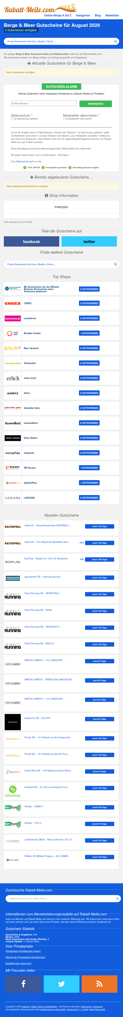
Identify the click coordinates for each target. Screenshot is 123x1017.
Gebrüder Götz (32, 408)
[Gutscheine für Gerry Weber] (12, 438)
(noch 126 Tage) (99, 577)
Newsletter (112, 15)
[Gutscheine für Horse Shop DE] (12, 772)
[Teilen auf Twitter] (61, 984)
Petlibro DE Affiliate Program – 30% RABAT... (47, 856)
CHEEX (27, 303)
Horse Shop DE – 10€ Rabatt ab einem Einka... (48, 770)
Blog (98, 15)
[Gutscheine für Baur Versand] (12, 348)
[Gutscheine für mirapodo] (12, 453)
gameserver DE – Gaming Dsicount (42, 576)
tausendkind (31, 422)
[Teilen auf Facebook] (23, 984)
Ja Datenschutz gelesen (25, 118)
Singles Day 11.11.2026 (77, 1009)
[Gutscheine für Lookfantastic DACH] (12, 841)
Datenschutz (22, 161)
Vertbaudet (30, 363)
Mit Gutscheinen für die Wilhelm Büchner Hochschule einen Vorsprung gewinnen (41, 289)
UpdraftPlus (30, 482)
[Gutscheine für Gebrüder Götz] (12, 408)
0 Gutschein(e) (89, 289)
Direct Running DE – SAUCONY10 (42, 627)
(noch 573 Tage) (99, 823)
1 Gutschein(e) (89, 333)
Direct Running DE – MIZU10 (39, 643)
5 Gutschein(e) (89, 303)
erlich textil (30, 378)
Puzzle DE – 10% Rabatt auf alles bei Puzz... (47, 754)
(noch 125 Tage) (99, 594)
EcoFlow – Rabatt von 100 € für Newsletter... (47, 558)
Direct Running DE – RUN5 (38, 610)
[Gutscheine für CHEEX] (12, 303)
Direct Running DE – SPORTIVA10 (42, 593)
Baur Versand (31, 348)
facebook (31, 241)
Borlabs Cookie (32, 333)
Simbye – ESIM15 (34, 806)
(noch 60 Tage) (99, 719)
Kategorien (83, 15)
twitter (89, 241)
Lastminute (30, 318)
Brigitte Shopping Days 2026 (53, 1009)
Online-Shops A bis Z (57, 15)
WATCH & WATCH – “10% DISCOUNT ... (45, 699)
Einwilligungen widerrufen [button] (18, 963)
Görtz (27, 393)
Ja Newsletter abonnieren (78, 118)
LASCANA (29, 497)
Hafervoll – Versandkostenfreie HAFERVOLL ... (48, 525)
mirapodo (29, 452)
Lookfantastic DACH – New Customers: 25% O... (49, 839)
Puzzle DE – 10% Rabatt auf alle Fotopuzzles (47, 737)
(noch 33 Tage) (99, 771)
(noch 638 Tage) (99, 807)
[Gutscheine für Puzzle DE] (12, 739)
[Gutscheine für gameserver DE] (12, 578)
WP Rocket (30, 467)
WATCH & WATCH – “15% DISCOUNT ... (45, 660)
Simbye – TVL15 (33, 823)
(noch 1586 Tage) (99, 559)
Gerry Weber (30, 437)
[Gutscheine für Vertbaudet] (12, 363)
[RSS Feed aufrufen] (99, 984)
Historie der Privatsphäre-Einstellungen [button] (25, 957)
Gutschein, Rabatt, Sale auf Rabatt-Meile (39, 1006)
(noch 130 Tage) (99, 526)
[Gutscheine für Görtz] (12, 393)
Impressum (98, 1006)
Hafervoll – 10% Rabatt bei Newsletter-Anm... (47, 542)
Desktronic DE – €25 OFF (38, 718)
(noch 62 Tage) (99, 661)
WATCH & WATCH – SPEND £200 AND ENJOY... (49, 679)
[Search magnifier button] (115, 41)
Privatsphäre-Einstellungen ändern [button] (23, 951)
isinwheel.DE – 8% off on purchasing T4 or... (47, 787)
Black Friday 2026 (97, 1009)
